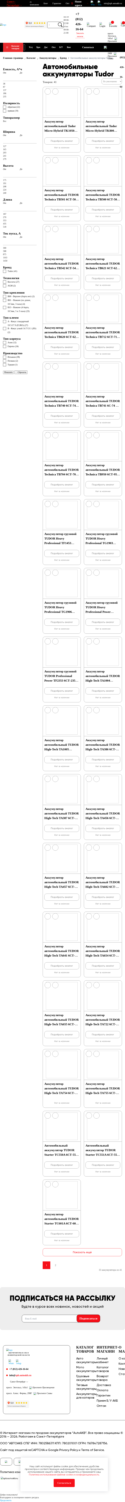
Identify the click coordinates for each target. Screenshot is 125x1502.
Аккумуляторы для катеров (86, 1395)
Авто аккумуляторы (86, 1360)
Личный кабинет (103, 1360)
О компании (34, 3)
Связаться (88, 47)
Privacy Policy (68, 1450)
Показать (8, 372)
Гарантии (56, 3)
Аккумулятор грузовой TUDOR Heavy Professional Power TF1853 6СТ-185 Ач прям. (102, 612)
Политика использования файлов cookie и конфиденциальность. (64, 1474)
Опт (67, 3)
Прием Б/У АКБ (107, 1400)
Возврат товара (103, 1378)
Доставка (104, 1385)
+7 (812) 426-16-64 (79, 21)
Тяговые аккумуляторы (86, 1386)
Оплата (102, 1390)
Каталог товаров (15, 47)
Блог (46, 3)
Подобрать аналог (62, 140)
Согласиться (64, 1483)
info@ (20, 1375)
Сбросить (22, 372)
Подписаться (88, 1318)
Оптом (101, 1406)
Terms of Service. (93, 1450)
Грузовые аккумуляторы (86, 1378)
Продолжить (5, 1500)
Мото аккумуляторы (86, 1369)
